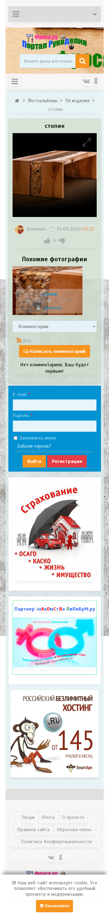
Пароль (21, 415)
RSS (27, 341)
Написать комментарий (57, 351)
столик (49, 294)
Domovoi (35, 229)
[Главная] (18, 101)
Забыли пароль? (34, 446)
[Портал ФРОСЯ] (54, 41)
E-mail (20, 394)
